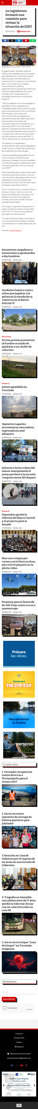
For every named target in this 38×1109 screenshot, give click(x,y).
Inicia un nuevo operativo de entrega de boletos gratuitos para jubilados (17, 818)
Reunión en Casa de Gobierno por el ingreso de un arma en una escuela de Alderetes (18, 860)
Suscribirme (9, 999)
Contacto (19, 1034)
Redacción (25, 31)
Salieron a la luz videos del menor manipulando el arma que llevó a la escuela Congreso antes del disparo (19, 472)
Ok (19, 1105)
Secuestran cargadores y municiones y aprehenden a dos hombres (18, 253)
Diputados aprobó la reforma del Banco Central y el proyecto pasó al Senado (18, 519)
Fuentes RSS (19, 1038)
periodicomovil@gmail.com (19, 1058)
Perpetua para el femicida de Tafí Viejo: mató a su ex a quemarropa (18, 605)
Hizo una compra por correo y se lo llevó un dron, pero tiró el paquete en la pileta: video (19, 563)
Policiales (6, 337)
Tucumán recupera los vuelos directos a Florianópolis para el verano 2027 (17, 776)
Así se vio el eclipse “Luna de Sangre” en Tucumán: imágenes (19, 945)
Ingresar (20, 1047)
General (5, 383)
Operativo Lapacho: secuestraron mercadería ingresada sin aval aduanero (18, 428)
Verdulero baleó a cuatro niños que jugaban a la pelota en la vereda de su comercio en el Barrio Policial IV (17, 297)
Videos (19, 1042)
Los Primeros (15, 230)
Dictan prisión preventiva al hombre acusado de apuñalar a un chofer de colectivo (18, 345)
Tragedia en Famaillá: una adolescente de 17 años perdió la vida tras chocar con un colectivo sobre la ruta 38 (19, 904)
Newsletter (10, 981)
